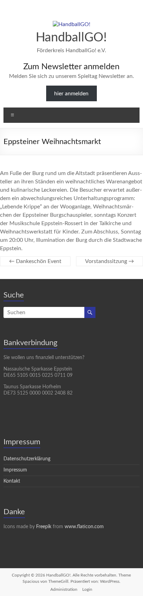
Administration (63, 589)
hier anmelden (71, 93)
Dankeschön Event (35, 261)
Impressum (15, 470)
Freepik (43, 526)
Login (87, 589)
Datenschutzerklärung (26, 458)
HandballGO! (71, 37)
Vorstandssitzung (109, 261)
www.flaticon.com (84, 526)
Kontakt (11, 481)
